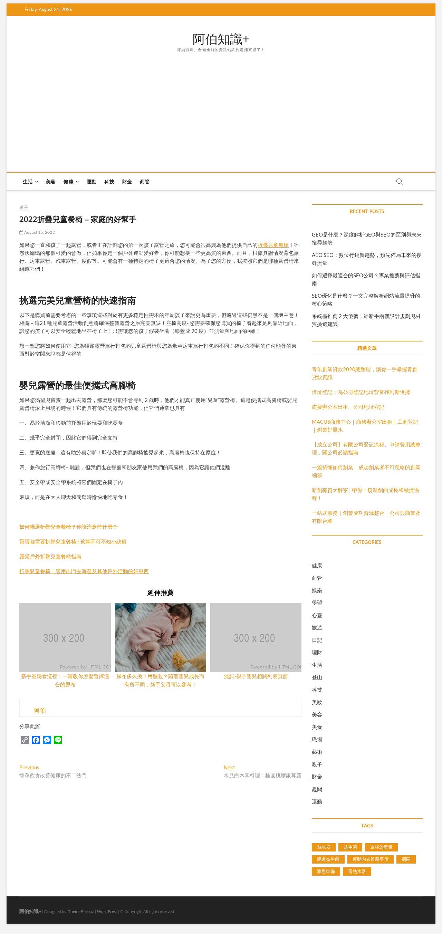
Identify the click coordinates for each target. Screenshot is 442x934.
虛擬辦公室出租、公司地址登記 (348, 407)
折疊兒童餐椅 (273, 245)
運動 (91, 181)
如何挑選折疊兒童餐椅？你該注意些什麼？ (68, 526)
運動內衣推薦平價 (370, 859)
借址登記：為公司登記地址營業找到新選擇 (361, 392)
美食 (317, 727)
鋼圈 (406, 859)
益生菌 (350, 847)
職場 (317, 739)
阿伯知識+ (221, 39)
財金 (127, 181)
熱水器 (323, 847)
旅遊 (317, 627)
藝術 (317, 752)
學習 (317, 602)
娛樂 (317, 590)
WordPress (107, 911)
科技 (109, 181)
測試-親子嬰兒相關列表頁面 (256, 676)
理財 (317, 652)
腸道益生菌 (328, 859)
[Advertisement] (221, 105)
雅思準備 (326, 871)
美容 (51, 181)
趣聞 (317, 789)
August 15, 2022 (39, 232)
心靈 (317, 615)
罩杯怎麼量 (381, 847)
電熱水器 (357, 871)
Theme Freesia (81, 911)
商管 (145, 181)
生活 (27, 181)
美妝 (317, 702)
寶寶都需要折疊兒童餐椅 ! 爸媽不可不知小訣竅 (73, 541)
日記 (317, 640)
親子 (23, 207)
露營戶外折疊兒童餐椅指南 (50, 556)
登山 (317, 677)
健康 (68, 181)
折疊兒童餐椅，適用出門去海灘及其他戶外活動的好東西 (84, 571)
